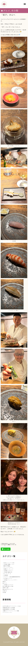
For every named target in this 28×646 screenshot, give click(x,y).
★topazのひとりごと (8, 589)
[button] (25, 4)
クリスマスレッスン (7, 612)
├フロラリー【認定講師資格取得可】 (12, 577)
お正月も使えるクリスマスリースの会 (12, 606)
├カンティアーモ (7, 573)
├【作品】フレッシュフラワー (10, 580)
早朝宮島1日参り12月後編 (9, 607)
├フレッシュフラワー (8, 567)
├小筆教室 (5, 575)
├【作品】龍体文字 (7, 572)
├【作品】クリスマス (8, 584)
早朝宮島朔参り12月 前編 (9, 609)
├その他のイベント (7, 578)
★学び (4, 581)
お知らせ (5, 591)
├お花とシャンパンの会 (8, 562)
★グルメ (5, 10)
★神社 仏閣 (5, 587)
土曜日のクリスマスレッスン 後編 (11, 611)
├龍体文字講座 (6, 566)
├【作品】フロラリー (8, 570)
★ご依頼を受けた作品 (8, 586)
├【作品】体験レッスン (8, 564)
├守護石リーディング (8, 569)
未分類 (14, 10)
